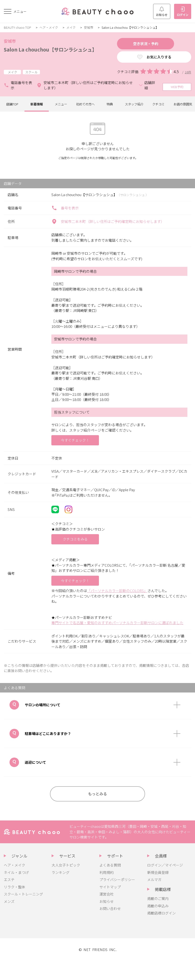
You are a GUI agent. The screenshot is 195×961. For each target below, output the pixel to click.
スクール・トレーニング (23, 893)
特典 (110, 104)
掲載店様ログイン (161, 912)
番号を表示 (70, 207)
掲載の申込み (158, 905)
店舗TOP (12, 104)
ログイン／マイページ (165, 864)
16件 (188, 72)
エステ (9, 879)
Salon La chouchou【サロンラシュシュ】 (50, 49)
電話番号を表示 (21, 85)
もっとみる (97, 793)
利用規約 (106, 872)
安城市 (88, 27)
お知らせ (161, 15)
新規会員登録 (158, 872)
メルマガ (154, 879)
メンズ (9, 901)
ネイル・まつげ (16, 872)
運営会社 (106, 893)
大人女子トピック (66, 864)
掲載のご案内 (158, 898)
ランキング (60, 872)
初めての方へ (85, 104)
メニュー (61, 104)
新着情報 (36, 104)
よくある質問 (110, 864)
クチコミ (158, 104)
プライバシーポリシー (117, 879)
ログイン (182, 15)
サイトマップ (110, 886)
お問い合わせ (110, 908)
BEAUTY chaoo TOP (17, 27)
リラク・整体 (14, 886)
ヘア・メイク (48, 27)
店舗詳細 (149, 85)
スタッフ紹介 (134, 104)
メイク (71, 27)
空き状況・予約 (145, 43)
